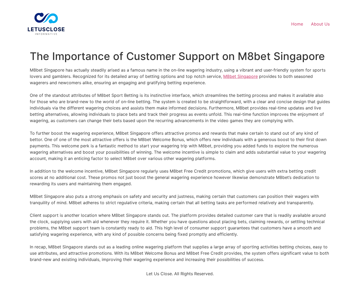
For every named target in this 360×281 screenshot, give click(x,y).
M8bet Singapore (240, 76)
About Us (320, 24)
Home (297, 24)
